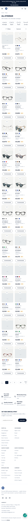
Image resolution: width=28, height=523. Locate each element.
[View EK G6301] (7, 66)
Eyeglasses (3, 433)
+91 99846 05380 (5, 510)
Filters (9, 29)
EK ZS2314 (17, 280)
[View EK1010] (21, 324)
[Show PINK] (4, 276)
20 (20, 382)
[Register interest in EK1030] (20, 348)
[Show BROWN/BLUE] (21, 359)
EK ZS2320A (5, 307)
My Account (4, 477)
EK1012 (4, 363)
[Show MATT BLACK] (17, 45)
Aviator (3, 462)
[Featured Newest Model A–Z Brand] (21, 29)
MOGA (8, 520)
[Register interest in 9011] (7, 34)
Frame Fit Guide (18, 473)
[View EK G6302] (21, 66)
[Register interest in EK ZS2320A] (7, 292)
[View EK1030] (21, 352)
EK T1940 (17, 165)
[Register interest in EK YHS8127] (20, 235)
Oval (2, 465)
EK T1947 (17, 193)
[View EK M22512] (21, 96)
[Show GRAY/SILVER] (17, 247)
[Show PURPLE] (16, 276)
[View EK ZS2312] (7, 269)
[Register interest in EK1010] (20, 320)
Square (3, 453)
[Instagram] (2, 498)
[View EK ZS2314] (21, 269)
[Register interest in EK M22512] (20, 92)
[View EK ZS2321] (21, 296)
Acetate (16, 450)
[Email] (9, 498)
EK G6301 (4, 77)
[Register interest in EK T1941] (7, 178)
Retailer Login (4, 470)
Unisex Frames (4, 442)
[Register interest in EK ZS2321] (20, 292)
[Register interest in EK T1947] (20, 178)
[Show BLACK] (3, 74)
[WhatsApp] (6, 498)
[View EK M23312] (7, 125)
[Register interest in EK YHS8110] (7, 235)
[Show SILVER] (16, 45)
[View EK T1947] (21, 182)
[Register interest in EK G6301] (7, 62)
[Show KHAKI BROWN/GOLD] (19, 247)
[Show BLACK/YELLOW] (6, 276)
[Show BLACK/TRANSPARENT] (3, 218)
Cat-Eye (3, 457)
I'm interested (7, 58)
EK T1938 (17, 136)
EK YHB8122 (5, 222)
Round (2, 455)
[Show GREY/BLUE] (6, 304)
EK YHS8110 (5, 250)
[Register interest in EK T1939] (7, 150)
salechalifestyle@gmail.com (8, 512)
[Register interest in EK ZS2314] (20, 265)
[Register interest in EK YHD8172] (20, 207)
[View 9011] (7, 38)
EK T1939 (4, 165)
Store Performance (5, 475)
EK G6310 (4, 107)
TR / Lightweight (18, 455)
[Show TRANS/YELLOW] (4, 304)
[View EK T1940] (21, 154)
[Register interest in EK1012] (7, 348)
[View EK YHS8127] (21, 239)
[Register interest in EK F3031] (20, 34)
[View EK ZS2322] (7, 324)
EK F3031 (17, 49)
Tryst (16, 435)
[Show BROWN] (6, 74)
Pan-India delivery (14, 5)
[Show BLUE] (6, 103)
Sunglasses (4, 435)
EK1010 (17, 334)
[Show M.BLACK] (6, 133)
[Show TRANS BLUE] (4, 74)
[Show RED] (6, 161)
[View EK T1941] (7, 182)
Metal (16, 453)
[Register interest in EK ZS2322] (7, 320)
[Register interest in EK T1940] (20, 150)
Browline (3, 460)
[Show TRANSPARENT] (4, 331)
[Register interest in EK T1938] (20, 121)
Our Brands (17, 477)
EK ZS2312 (4, 280)
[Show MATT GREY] (17, 133)
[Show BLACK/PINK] (3, 276)
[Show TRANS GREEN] (16, 331)
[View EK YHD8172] (21, 211)
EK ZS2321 (17, 307)
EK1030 (17, 363)
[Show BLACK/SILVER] (3, 133)
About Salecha (18, 470)
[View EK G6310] (7, 96)
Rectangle (3, 450)
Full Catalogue (4, 430)
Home (2, 12)
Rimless (16, 457)
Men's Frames (4, 438)
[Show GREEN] (4, 247)
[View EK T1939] (7, 154)
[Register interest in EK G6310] (7, 92)
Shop (6, 12)
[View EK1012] (7, 352)
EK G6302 (17, 77)
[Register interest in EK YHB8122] (7, 207)
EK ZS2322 (5, 334)
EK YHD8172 (18, 222)
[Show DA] (16, 133)
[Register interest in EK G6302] (20, 62)
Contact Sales (18, 475)
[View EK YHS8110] (7, 239)
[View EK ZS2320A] (7, 296)
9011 (3, 47)
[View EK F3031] (21, 38)
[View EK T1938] (21, 125)
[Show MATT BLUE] (19, 45)
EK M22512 (18, 107)
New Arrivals (4, 445)
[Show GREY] (17, 74)
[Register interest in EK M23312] (7, 121)
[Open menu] (2, 8)
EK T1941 (4, 193)
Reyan (16, 433)
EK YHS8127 (18, 250)
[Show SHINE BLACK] (19, 161)
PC (15, 460)
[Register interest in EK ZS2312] (7, 265)
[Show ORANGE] (6, 218)
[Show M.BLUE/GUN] (4, 133)
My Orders (3, 473)
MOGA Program (18, 480)
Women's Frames (5, 440)
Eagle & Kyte (17, 430)
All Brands (17, 438)
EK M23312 (4, 136)
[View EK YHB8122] (7, 211)
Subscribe (22, 420)
